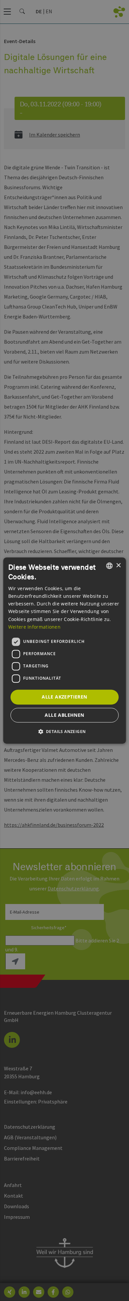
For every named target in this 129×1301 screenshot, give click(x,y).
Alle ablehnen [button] (64, 715)
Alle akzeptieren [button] (64, 697)
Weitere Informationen (34, 627)
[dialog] (64, 650)
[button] (64, 731)
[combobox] (109, 565)
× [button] (118, 565)
